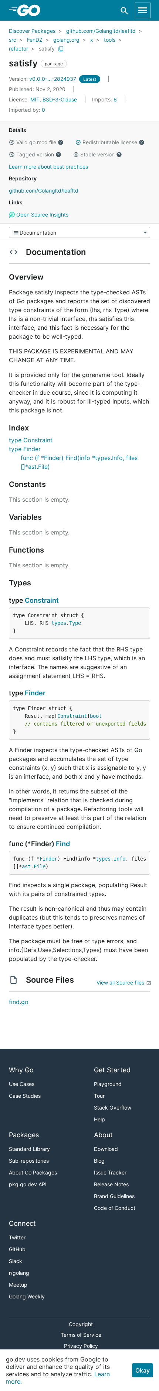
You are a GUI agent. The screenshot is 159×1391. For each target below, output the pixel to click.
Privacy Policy (81, 1346)
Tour (99, 1096)
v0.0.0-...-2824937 (43, 79)
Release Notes (111, 1184)
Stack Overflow (112, 1107)
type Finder (25, 449)
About (103, 1135)
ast (26, 866)
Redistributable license (110, 142)
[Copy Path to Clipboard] (61, 48)
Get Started (112, 1070)
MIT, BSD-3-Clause (53, 99)
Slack (15, 1261)
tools (109, 40)
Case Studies (25, 1096)
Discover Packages (32, 31)
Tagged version (35, 154)
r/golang (19, 1273)
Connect (22, 1223)
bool (96, 716)
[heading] (31, 10)
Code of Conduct (114, 1208)
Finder (35, 693)
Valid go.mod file (36, 142)
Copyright (81, 1324)
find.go (18, 1002)
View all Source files (120, 982)
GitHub (17, 1249)
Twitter (17, 1237)
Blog (99, 1161)
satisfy (47, 48)
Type (75, 623)
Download (106, 1149)
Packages (24, 1135)
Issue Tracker (110, 1172)
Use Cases (21, 1084)
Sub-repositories (29, 1161)
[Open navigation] (142, 10)
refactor (18, 48)
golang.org (66, 40)
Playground (108, 1084)
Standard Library (29, 1149)
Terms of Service (81, 1335)
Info (119, 859)
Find (63, 844)
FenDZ (35, 40)
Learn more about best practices (48, 166)
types (58, 623)
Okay (142, 1370)
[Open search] (124, 10)
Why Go (21, 1070)
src (12, 40)
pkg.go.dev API (28, 1184)
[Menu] (79, 232)
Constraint (42, 600)
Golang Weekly (27, 1296)
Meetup (18, 1284)
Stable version (97, 154)
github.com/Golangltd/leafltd (101, 31)
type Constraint (31, 440)
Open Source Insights (41, 214)
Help (99, 1119)
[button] (12, 142)
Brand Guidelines (114, 1196)
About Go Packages (33, 1172)
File (39, 866)
